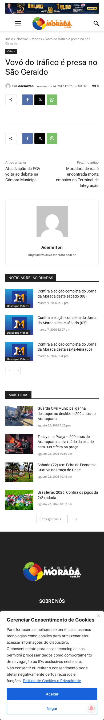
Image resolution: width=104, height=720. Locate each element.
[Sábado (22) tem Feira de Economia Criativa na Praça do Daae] (19, 472)
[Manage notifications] (91, 708)
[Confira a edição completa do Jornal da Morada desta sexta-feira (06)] (19, 352)
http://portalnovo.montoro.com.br (52, 255)
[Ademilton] (8, 86)
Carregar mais (50, 519)
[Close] (98, 615)
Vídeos (37, 39)
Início (9, 39)
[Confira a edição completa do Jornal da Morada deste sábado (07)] (19, 325)
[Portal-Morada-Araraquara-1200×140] (52, 8)
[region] (52, 665)
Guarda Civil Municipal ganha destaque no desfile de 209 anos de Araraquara (66, 413)
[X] (39, 99)
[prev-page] (8, 370)
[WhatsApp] (52, 99)
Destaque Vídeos (18, 306)
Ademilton (26, 86)
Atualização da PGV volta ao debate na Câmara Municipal (23, 174)
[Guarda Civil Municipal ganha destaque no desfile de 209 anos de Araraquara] (19, 416)
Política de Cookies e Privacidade (52, 680)
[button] (9, 23)
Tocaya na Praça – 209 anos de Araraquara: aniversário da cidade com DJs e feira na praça (66, 441)
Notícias (23, 39)
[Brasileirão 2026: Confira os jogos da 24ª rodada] (19, 500)
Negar (52, 708)
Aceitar (52, 694)
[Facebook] (27, 99)
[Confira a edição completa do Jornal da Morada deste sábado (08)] (19, 298)
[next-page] (17, 370)
